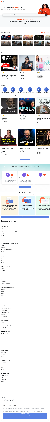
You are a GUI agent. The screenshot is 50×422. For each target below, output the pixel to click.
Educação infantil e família (7, 274)
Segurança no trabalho (5, 283)
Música (2, 356)
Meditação (3, 237)
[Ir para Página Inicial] (6, 2)
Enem (2, 295)
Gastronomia (3, 260)
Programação (4, 389)
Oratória (2, 251)
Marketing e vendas (5, 331)
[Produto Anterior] (1, 63)
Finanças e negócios (6, 308)
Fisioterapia (3, 379)
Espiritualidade (4, 235)
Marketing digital (4, 333)
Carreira (2, 245)
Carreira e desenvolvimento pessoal (9, 243)
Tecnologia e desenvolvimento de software (11, 385)
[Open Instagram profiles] (13, 400)
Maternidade (3, 276)
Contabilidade (4, 310)
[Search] (46, 15)
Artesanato (3, 352)
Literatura (3, 301)
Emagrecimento (4, 375)
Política (2, 303)
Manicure (3, 343)
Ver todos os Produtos (24, 158)
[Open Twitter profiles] (5, 400)
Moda (2, 347)
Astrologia (3, 233)
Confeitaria (3, 257)
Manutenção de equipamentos (8, 326)
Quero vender (25, 217)
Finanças (3, 314)
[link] (6, 37)
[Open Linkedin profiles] (7, 400)
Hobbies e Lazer (5, 320)
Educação (3, 293)
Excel (2, 387)
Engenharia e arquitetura (7, 279)
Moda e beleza (4, 337)
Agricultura (3, 362)
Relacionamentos (5, 367)
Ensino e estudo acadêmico (7, 287)
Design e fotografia (5, 266)
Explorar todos (44, 32)
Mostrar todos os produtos (24, 187)
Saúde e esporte (5, 373)
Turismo (2, 322)
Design (2, 268)
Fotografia (3, 270)
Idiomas (2, 297)
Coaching (3, 247)
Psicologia (3, 305)
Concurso (3, 289)
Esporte (2, 377)
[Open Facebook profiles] (2, 400)
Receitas (3, 262)
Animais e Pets (4, 226)
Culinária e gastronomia (6, 255)
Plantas (2, 364)
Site (2, 391)
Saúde (2, 381)
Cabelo (2, 339)
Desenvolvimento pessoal (6, 249)
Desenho (3, 354)
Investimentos (4, 316)
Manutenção (3, 327)
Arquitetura (3, 281)
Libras (2, 299)
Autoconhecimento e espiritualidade (9, 232)
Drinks (2, 259)
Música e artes (4, 350)
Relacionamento (4, 369)
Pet (2, 228)
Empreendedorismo (5, 312)
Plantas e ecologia (5, 360)
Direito (2, 291)
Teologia (3, 239)
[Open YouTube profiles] (10, 400)
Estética (3, 341)
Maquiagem (3, 345)
